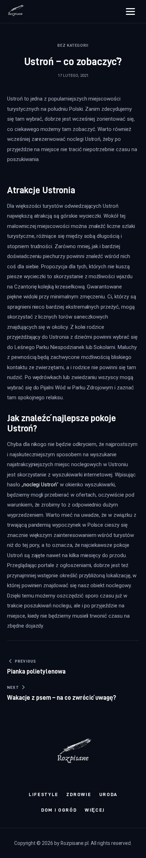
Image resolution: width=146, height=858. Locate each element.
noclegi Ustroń (40, 484)
